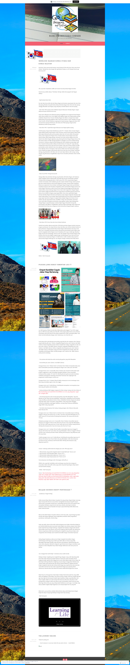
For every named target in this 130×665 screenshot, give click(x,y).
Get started (76, 1)
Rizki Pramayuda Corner (65, 36)
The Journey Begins (47, 636)
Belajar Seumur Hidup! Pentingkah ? (55, 490)
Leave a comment (33, 69)
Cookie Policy (27, 662)
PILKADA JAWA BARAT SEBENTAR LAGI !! (55, 265)
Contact (68, 43)
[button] (48, 247)
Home (61, 43)
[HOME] (64, 660)
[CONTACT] (66, 660)
